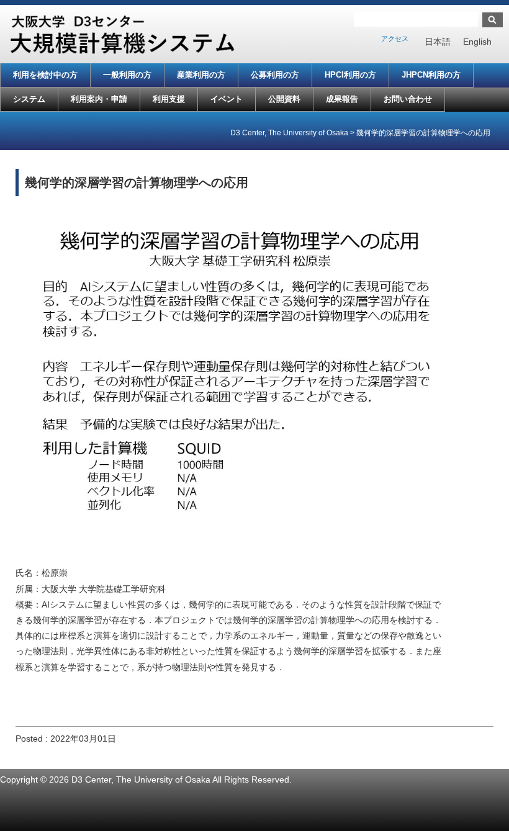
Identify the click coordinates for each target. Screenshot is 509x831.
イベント (226, 99)
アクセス (394, 38)
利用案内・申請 (99, 99)
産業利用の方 (201, 74)
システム (29, 99)
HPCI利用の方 (350, 74)
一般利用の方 (127, 74)
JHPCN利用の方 (431, 74)
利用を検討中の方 (45, 74)
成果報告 (342, 99)
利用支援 (169, 99)
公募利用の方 (275, 74)
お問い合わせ (408, 99)
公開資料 (284, 99)
